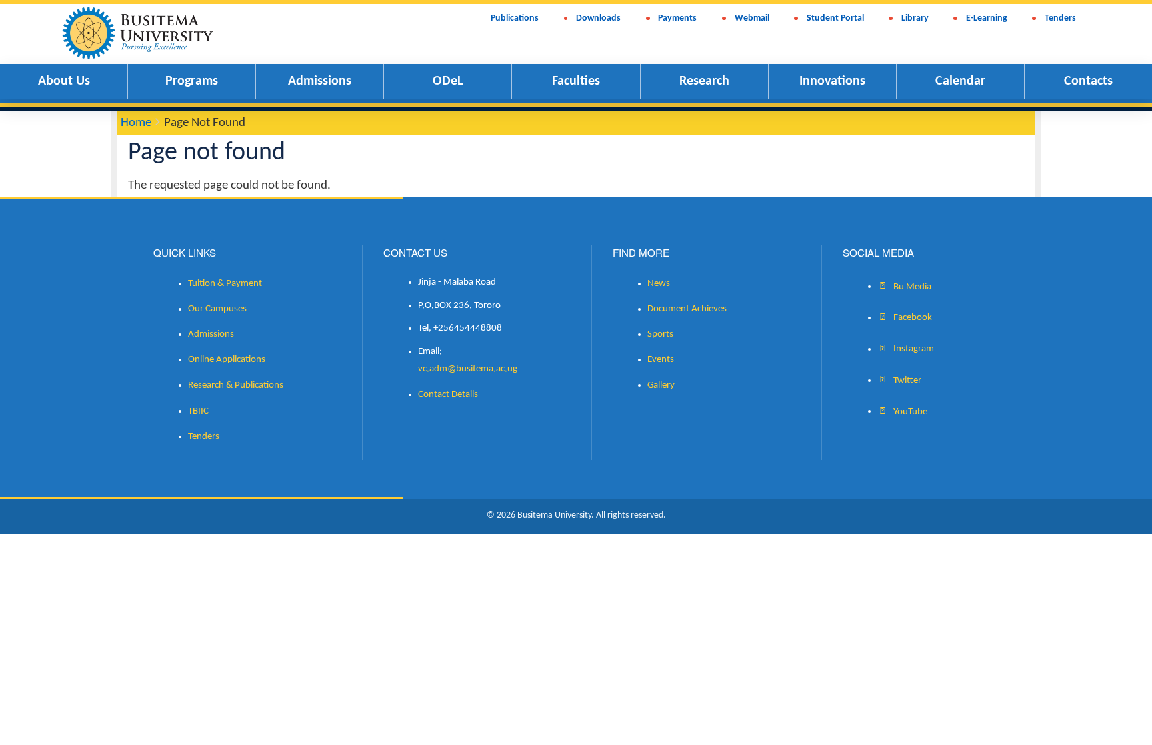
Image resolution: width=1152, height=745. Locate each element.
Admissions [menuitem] (319, 81)
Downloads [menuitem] (598, 18)
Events (660, 360)
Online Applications (226, 360)
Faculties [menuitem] (576, 81)
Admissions (211, 334)
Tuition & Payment (225, 284)
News (658, 284)
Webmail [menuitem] (752, 18)
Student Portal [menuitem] (835, 18)
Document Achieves (687, 309)
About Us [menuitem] (64, 81)
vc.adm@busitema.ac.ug (467, 369)
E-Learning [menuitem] (986, 18)
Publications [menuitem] (515, 18)
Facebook (911, 318)
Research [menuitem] (704, 81)
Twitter (906, 380)
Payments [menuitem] (677, 18)
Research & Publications (235, 385)
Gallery (661, 385)
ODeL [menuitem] (448, 81)
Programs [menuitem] (191, 81)
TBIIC (198, 411)
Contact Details (448, 395)
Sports (660, 334)
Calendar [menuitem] (960, 81)
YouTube (909, 411)
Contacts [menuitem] (1088, 81)
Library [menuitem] (915, 18)
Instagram (912, 349)
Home (136, 123)
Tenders (203, 437)
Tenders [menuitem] (1060, 18)
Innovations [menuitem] (832, 81)
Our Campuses (217, 309)
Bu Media (911, 286)
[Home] (145, 32)
